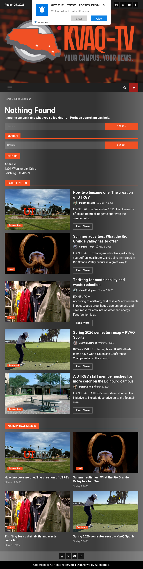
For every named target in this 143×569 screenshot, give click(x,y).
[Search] (124, 87)
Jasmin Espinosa (88, 343)
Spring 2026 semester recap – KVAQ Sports (37, 349)
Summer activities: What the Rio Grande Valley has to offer (37, 253)
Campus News (15, 225)
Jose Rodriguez (87, 290)
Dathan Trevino (87, 203)
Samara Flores (87, 246)
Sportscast (14, 365)
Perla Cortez (86, 386)
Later (79, 18)
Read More (83, 226)
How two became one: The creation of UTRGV (37, 209)
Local (11, 269)
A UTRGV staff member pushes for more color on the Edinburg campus (37, 393)
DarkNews (83, 565)
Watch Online (133, 87)
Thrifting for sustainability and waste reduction (37, 301)
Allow (99, 18)
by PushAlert (43, 22)
